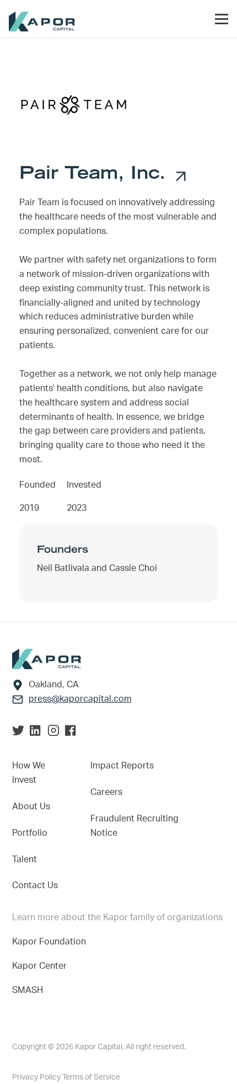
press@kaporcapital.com (80, 699)
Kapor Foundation (51, 941)
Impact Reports (122, 765)
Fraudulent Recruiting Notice (134, 825)
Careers (106, 792)
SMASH (27, 990)
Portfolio (29, 833)
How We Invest (28, 772)
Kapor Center (41, 966)
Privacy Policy (37, 1077)
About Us (31, 806)
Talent (24, 859)
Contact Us (35, 885)
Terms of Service (91, 1077)
